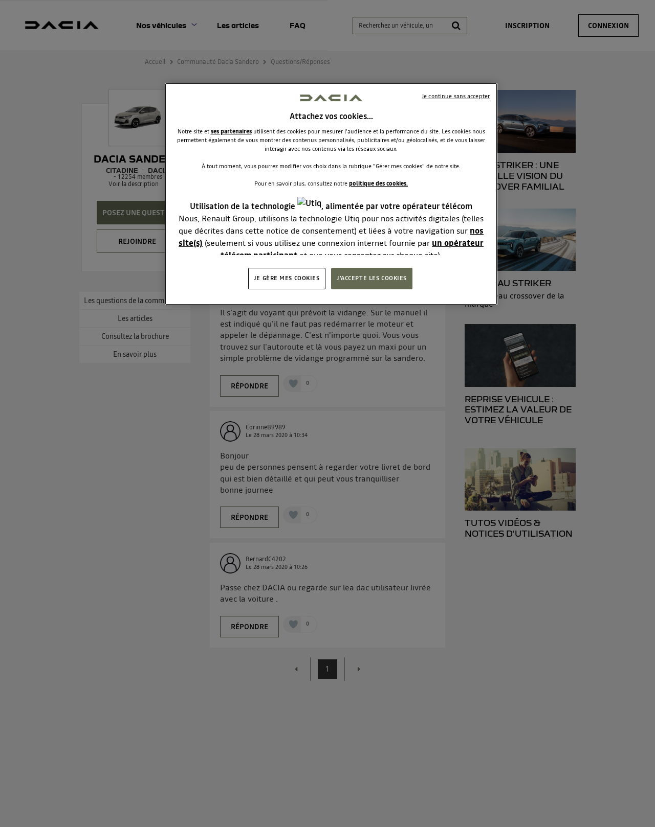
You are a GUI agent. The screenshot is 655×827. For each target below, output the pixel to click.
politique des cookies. (378, 183)
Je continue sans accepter (456, 96)
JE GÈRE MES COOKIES (287, 278)
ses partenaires (231, 131)
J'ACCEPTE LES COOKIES (372, 278)
